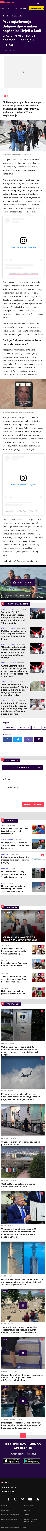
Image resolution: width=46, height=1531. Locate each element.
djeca (36, 728)
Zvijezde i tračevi (16, 16)
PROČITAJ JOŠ (13, 1004)
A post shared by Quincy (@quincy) (23, 274)
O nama (4, 1506)
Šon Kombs (9, 728)
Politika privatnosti (9, 1520)
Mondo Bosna (9, 1492)
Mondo (5, 1483)
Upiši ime (6, 779)
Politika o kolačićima (10, 1515)
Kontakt (27, 1510)
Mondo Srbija (9, 1487)
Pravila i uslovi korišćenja (30, 1521)
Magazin (6, 16)
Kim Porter (24, 728)
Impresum (5, 1510)
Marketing (28, 1506)
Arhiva (27, 1515)
